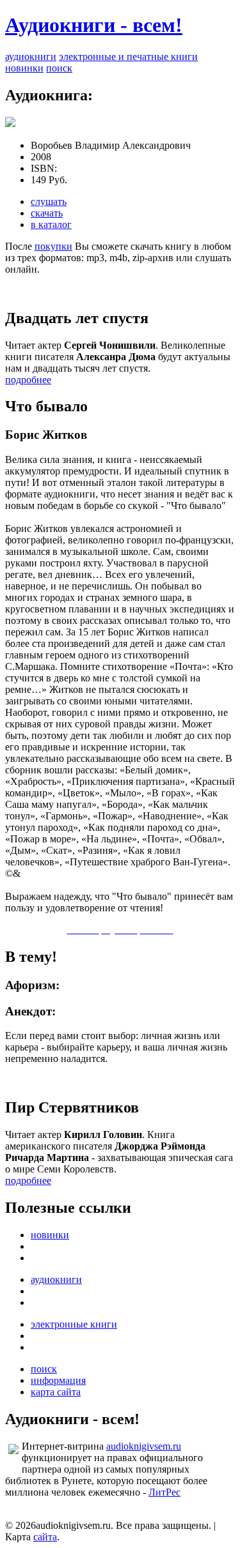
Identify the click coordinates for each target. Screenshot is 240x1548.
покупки (53, 246)
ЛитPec (164, 1492)
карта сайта (56, 1391)
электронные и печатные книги (128, 56)
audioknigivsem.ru (143, 1446)
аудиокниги (30, 56)
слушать (49, 201)
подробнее (28, 379)
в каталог (51, 224)
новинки (24, 68)
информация (58, 1380)
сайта (45, 1536)
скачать (47, 213)
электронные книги (74, 1324)
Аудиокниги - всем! (93, 24)
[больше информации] (10, 123)
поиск (59, 68)
